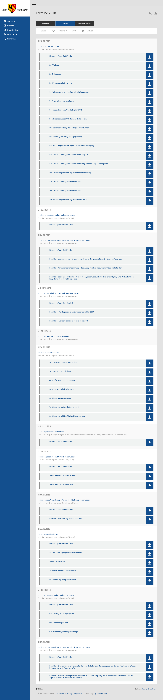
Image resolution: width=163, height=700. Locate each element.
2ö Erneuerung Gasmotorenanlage (63, 362)
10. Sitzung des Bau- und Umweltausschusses (56, 457)
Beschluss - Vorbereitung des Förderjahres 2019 (68, 321)
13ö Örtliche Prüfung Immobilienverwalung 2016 (69, 155)
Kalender (10, 25)
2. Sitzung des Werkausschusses (51, 431)
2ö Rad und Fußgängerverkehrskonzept (65, 553)
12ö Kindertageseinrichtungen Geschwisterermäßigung (71, 146)
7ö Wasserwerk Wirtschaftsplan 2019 (64, 407)
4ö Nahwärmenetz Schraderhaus (62, 571)
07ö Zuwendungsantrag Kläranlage (63, 632)
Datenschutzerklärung (64, 693)
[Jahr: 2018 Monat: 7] (53, 31)
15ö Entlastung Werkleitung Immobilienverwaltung (70, 173)
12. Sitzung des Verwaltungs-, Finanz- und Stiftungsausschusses (64, 240)
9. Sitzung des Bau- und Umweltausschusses (56, 595)
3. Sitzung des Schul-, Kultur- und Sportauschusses (58, 293)
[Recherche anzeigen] (150, 13)
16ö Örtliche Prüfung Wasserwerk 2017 (65, 191)
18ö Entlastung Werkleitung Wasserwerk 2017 (68, 200)
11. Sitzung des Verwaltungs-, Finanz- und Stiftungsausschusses (64, 500)
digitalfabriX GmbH (100, 693)
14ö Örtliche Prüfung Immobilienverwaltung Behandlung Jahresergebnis (78, 164)
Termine (65, 23)
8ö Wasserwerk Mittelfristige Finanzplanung (67, 416)
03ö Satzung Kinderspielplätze (61, 614)
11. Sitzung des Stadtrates (48, 46)
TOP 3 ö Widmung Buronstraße (62, 475)
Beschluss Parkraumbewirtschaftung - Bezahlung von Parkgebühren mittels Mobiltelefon (85, 268)
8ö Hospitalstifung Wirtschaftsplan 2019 (65, 110)
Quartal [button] (44, 31)
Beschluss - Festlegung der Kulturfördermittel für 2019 (71, 312)
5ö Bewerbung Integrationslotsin (62, 580)
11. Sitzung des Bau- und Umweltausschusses (56, 215)
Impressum (78, 693)
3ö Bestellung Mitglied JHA (60, 371)
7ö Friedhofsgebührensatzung (61, 101)
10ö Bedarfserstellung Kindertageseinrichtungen (69, 128)
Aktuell (90, 31)
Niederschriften (84, 23)
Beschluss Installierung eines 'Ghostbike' (65, 519)
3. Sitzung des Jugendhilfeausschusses (53, 336)
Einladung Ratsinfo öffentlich (61, 56)
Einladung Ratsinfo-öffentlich (61, 303)
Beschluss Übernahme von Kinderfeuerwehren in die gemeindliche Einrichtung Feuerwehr (86, 259)
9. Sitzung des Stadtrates (48, 534)
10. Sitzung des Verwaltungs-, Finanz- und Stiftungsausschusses (64, 647)
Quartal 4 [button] (63, 31)
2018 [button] (74, 31)
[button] (15, 30)
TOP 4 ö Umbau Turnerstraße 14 (62, 484)
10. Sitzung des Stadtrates (48, 352)
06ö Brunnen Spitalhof (58, 623)
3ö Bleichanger (55, 74)
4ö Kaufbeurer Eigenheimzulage (62, 380)
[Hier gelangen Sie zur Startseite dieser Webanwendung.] (15, 8)
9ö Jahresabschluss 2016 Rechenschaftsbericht (68, 119)
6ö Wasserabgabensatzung (60, 398)
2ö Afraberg (54, 65)
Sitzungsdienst (149, 689)
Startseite (11, 21)
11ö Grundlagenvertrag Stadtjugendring (65, 137)
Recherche (11, 39)
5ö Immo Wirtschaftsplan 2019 (61, 389)
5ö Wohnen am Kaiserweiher (61, 83)
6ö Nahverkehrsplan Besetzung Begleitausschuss (69, 92)
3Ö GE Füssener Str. (57, 562)
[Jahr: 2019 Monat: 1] (83, 31)
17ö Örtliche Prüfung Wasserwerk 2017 (65, 182)
